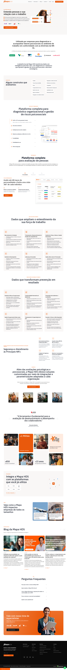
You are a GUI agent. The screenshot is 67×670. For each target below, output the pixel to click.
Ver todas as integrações (10, 492)
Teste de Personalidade (43, 645)
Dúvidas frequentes (56, 650)
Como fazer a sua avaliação (57, 652)
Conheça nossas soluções (9, 27)
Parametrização (42, 650)
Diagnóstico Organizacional (43, 652)
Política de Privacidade (22, 666)
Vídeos (54, 647)
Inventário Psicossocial (43, 647)
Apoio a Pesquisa (34, 650)
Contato (50, 1)
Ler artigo (5, 567)
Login (53, 1)
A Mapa (33, 645)
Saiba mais (7, 195)
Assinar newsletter (7, 655)
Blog (54, 645)
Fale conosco (34, 647)
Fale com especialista (59, 1)
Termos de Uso (28, 666)
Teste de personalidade (8, 549)
